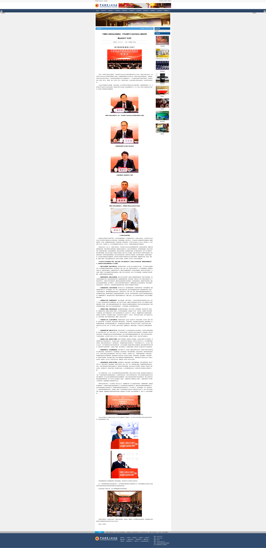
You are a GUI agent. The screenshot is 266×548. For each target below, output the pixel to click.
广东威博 (107, 532)
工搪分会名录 (138, 539)
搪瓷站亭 (162, 133)
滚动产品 (136, 541)
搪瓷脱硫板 (162, 71)
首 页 (97, 10)
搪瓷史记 (166, 10)
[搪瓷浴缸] (162, 91)
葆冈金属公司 (111, 532)
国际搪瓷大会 (129, 541)
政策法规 (124, 10)
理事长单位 (146, 539)
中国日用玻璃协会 (122, 532)
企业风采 (152, 10)
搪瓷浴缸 (162, 96)
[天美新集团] (162, 40)
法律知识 (122, 541)
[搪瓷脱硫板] (162, 66)
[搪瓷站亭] (162, 128)
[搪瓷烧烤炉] (162, 78)
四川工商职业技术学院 (143, 532)
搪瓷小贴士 (122, 539)
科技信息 (134, 537)
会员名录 (159, 10)
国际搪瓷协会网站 (135, 532)
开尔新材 (116, 532)
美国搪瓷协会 (128, 532)
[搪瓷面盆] (162, 103)
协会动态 (110, 10)
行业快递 (117, 10)
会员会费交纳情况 (144, 541)
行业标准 (131, 10)
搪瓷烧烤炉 (162, 83)
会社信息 (145, 10)
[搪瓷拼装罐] (162, 116)
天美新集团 (162, 46)
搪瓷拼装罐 (162, 121)
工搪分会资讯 (130, 539)
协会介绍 (103, 10)
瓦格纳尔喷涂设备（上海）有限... (162, 58)
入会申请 (138, 10)
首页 (146, 28)
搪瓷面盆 (162, 108)
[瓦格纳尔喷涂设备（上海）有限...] (162, 53)
